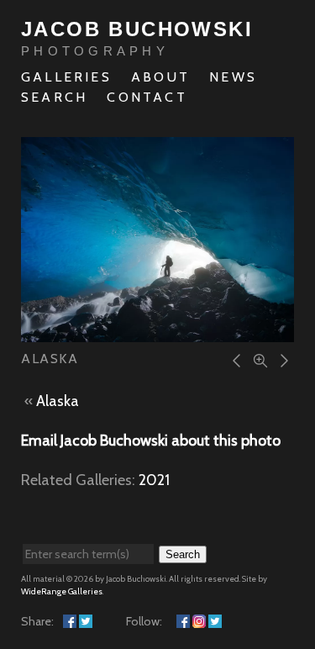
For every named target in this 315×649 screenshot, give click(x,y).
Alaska (57, 401)
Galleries (66, 77)
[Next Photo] (281, 360)
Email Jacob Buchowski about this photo (151, 440)
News (233, 77)
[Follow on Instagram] (199, 621)
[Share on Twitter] (85, 621)
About (160, 77)
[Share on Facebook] (69, 621)
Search (54, 97)
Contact (146, 97)
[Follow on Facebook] (183, 621)
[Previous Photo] (234, 360)
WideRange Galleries (61, 591)
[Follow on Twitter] (215, 621)
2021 (154, 480)
